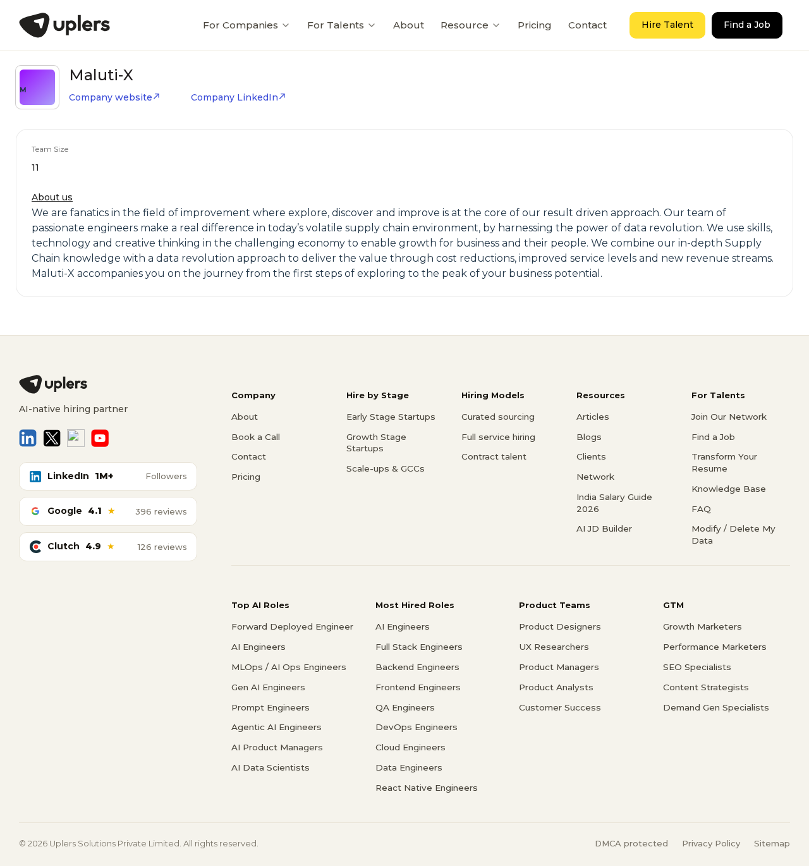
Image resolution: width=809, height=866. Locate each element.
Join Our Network (729, 417)
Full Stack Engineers (419, 647)
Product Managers (559, 667)
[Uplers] (64, 25)
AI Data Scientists (270, 767)
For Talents (335, 25)
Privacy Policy (711, 843)
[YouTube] (100, 438)
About (408, 25)
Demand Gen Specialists (716, 707)
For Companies (240, 25)
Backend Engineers (417, 667)
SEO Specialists (697, 667)
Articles (592, 417)
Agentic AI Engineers (276, 727)
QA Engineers (405, 707)
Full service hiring (498, 437)
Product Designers (560, 626)
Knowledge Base (728, 489)
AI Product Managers (277, 747)
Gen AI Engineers (268, 687)
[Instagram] (76, 438)
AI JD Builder (604, 528)
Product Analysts (556, 687)
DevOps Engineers (416, 727)
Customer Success (560, 707)
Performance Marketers (715, 647)
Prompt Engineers (270, 707)
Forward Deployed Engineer (292, 626)
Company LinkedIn (234, 97)
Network (595, 477)
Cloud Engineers (410, 747)
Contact (587, 25)
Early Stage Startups (390, 417)
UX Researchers (554, 647)
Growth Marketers (702, 626)
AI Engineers (258, 647)
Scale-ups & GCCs (385, 468)
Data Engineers (408, 767)
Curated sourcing (498, 417)
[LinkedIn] (28, 438)
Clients (591, 456)
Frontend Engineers (418, 687)
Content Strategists (706, 687)
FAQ (701, 509)
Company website (110, 97)
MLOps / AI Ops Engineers (288, 667)
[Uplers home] (108, 384)
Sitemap (772, 843)
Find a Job (747, 24)
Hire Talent (667, 24)
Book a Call (255, 437)
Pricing (535, 25)
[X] (52, 438)
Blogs (589, 437)
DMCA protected (631, 843)
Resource (465, 25)
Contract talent (493, 456)
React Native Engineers (426, 788)
